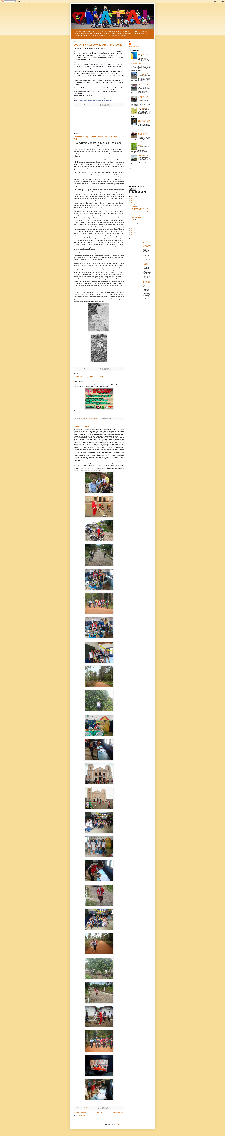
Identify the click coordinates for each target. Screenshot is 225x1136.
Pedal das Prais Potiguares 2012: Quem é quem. (144, 73)
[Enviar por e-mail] (103, 105)
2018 (132, 198)
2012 (132, 230)
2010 (132, 234)
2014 (132, 204)
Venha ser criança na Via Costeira (88, 377)
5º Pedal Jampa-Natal (143, 155)
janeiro (134, 226)
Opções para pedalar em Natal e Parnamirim (147, 265)
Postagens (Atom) (82, 1115)
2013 (132, 228)
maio (133, 221)
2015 (132, 202)
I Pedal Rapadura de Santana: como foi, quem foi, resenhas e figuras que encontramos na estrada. (144, 120)
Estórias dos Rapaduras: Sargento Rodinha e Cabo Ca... (140, 212)
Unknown (133, 44)
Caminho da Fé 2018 (143, 108)
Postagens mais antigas (117, 1112)
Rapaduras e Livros (82, 426)
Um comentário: (92, 1107)
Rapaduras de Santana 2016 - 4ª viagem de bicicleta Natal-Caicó (143, 98)
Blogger (119, 1124)
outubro (134, 206)
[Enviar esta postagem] (100, 104)
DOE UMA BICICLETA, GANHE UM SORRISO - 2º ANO (98, 45)
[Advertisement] (99, 120)
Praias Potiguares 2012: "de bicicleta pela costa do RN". (144, 53)
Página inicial (99, 1112)
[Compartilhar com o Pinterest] (110, 105)
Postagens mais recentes (80, 1112)
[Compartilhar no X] (107, 105)
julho (133, 219)
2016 (132, 200)
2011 (132, 232)
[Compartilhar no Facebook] (108, 105)
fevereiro (134, 224)
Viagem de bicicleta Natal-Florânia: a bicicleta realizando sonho (144, 133)
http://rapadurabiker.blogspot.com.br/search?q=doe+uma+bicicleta (94, 100)
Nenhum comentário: (93, 104)
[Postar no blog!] (105, 105)
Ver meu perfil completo (134, 46)
